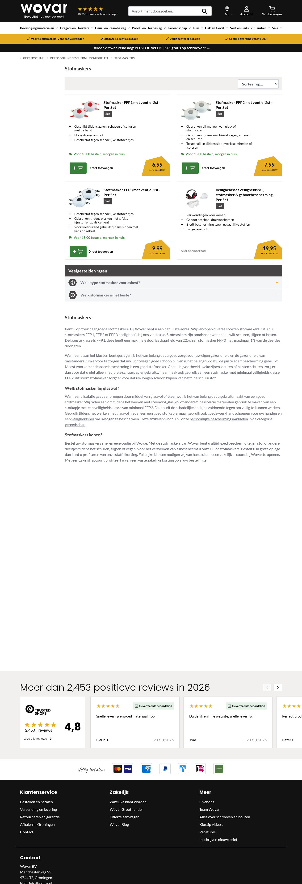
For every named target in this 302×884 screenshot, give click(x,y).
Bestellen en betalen (36, 801)
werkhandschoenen (234, 413)
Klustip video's (211, 824)
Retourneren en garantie (40, 817)
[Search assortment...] (205, 11)
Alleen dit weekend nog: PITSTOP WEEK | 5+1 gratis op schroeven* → (152, 48)
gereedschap (75, 424)
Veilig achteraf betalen (185, 39)
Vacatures (207, 832)
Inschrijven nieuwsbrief (218, 839)
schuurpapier (133, 372)
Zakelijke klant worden (128, 801)
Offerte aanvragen (124, 817)
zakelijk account (233, 454)
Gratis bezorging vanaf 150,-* (248, 39)
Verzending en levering (38, 809)
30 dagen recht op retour (121, 39)
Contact (26, 832)
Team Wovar (209, 809)
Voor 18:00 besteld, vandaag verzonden (57, 39)
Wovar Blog (119, 824)
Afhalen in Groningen (37, 824)
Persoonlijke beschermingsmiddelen (79, 58)
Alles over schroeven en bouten (224, 817)
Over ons (206, 801)
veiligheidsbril (82, 419)
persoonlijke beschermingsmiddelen (219, 419)
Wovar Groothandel (126, 809)
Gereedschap (33, 58)
